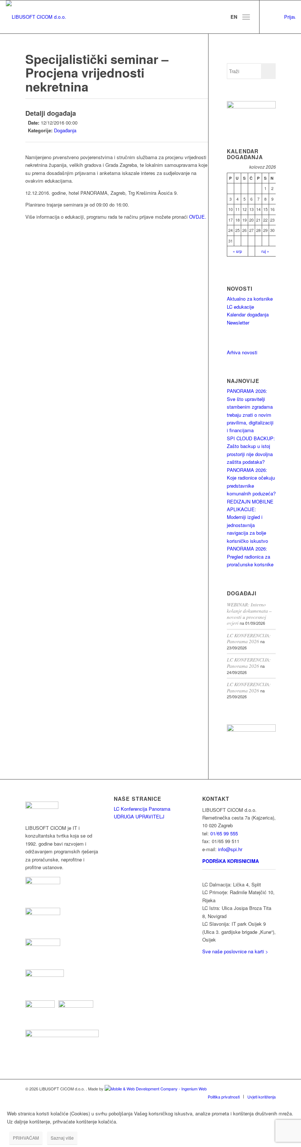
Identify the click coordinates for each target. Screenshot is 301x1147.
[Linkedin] (270, 16)
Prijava (289, 16)
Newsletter (238, 322)
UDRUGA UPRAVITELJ (139, 816)
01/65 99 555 (224, 833)
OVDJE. (197, 216)
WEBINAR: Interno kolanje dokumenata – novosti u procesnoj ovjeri (249, 613)
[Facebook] (281, 16)
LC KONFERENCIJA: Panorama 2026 (249, 638)
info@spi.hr (230, 849)
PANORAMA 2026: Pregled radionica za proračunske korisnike (250, 556)
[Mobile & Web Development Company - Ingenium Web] (156, 1089)
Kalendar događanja (248, 314)
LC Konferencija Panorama (142, 808)
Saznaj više (62, 1138)
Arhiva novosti (242, 352)
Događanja (65, 130)
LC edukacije (240, 306)
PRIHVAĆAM (26, 1138)
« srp (237, 251)
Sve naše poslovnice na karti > (235, 951)
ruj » (265, 251)
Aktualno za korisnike (250, 298)
